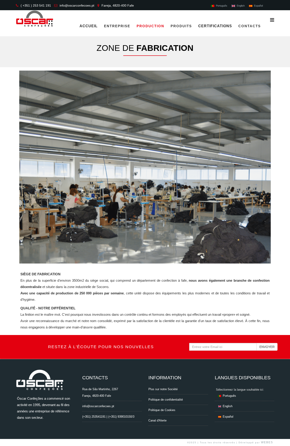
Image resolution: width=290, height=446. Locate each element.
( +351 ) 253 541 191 (36, 5)
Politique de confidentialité (165, 399)
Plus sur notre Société (163, 389)
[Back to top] (281, 438)
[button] (28, 173)
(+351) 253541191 (94, 416)
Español (258, 5)
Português (221, 5)
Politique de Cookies (161, 410)
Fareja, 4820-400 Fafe (118, 5)
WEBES (267, 442)
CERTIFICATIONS (215, 26)
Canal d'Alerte (157, 420)
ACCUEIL (89, 26)
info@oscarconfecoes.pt (77, 5)
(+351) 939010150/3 (121, 416)
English (240, 5)
